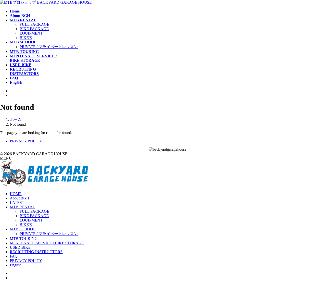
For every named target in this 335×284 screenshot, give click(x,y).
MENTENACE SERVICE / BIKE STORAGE (47, 243)
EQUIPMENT (31, 33)
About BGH (19, 198)
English (16, 265)
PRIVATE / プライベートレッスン (49, 47)
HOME (16, 194)
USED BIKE (20, 247)
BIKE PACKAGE (34, 29)
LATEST (17, 202)
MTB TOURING (24, 238)
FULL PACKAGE (34, 24)
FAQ (14, 256)
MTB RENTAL (22, 207)
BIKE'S (26, 38)
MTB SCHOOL (23, 229)
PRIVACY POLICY (26, 141)
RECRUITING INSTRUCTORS (36, 252)
